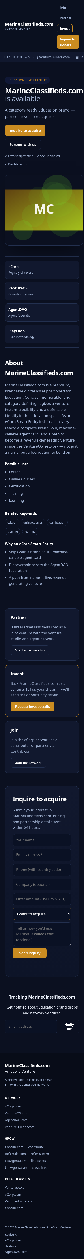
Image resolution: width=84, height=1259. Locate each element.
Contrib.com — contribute (24, 1147)
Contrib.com (14, 1208)
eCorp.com (13, 1106)
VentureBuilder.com (19, 1127)
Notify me (69, 1026)
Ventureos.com (16, 1187)
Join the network (28, 763)
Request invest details (32, 706)
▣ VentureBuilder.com (51, 57)
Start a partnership (30, 650)
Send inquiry (30, 953)
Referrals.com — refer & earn (27, 1154)
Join (63, 7)
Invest (65, 28)
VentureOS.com (16, 1113)
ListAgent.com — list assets (25, 1161)
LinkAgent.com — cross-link (25, 1167)
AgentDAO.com (16, 1120)
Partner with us (23, 144)
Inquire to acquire (67, 41)
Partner (65, 18)
